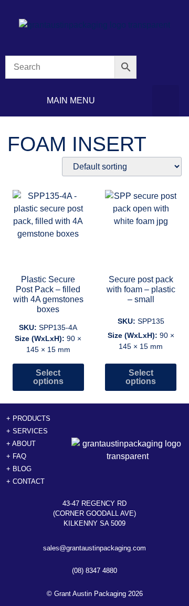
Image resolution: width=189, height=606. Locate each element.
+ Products (28, 418)
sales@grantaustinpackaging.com (94, 548)
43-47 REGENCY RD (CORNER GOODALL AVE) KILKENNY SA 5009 (94, 513)
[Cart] (165, 67)
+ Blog (19, 469)
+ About (21, 444)
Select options (48, 377)
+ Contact (25, 481)
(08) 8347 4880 (94, 571)
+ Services (27, 431)
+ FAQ (16, 456)
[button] (165, 100)
